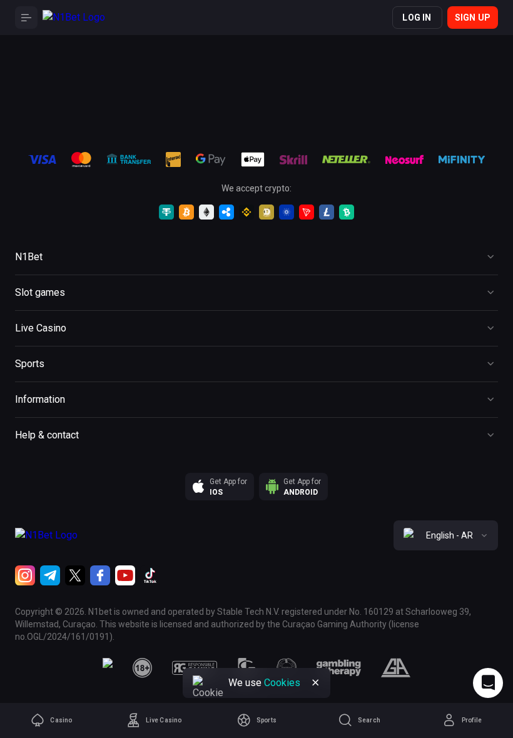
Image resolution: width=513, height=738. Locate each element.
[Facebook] (100, 575)
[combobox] (446, 535)
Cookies (282, 683)
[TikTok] (150, 575)
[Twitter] (75, 575)
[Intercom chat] (488, 683)
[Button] (26, 17)
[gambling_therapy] (339, 668)
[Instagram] (25, 575)
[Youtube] (125, 575)
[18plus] (143, 668)
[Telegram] (50, 575)
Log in (416, 18)
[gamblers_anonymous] (395, 668)
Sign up (472, 18)
